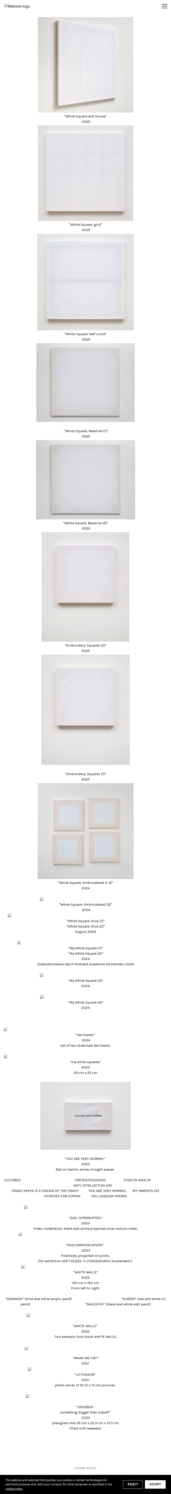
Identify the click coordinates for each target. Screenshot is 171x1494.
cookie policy (13, 1489)
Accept (155, 1484)
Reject (133, 1484)
